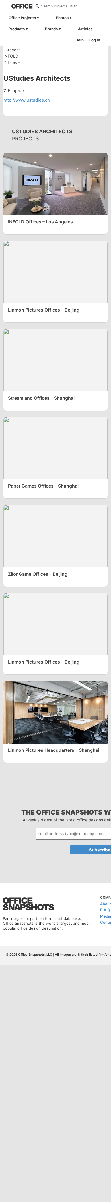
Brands (51, 29)
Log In (94, 40)
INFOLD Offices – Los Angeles (40, 222)
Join (80, 40)
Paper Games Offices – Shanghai (43, 486)
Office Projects (22, 17)
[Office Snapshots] (18, 6)
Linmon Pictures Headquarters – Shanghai (53, 750)
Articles (85, 29)
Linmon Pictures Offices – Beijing (43, 310)
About (105, 904)
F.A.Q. (105, 910)
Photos (62, 17)
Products (17, 29)
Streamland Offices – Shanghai (41, 398)
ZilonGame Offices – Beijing (37, 574)
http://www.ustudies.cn (26, 100)
